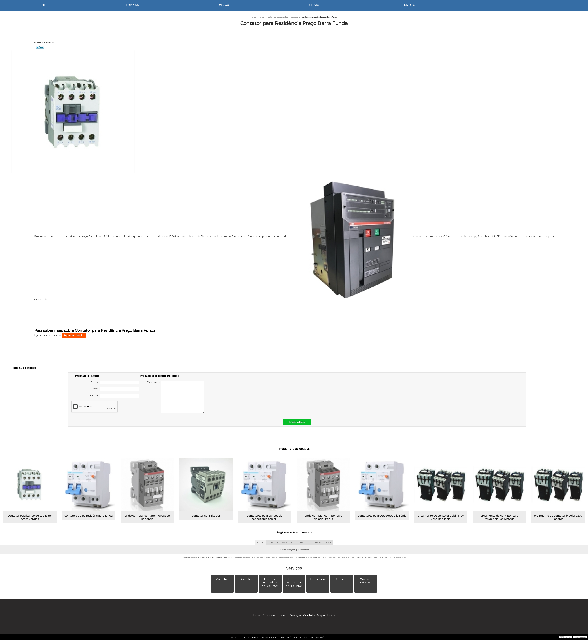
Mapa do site (326, 615)
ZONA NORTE (288, 542)
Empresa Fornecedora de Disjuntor (294, 582)
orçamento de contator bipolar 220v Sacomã (558, 517)
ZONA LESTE (273, 542)
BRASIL (328, 542)
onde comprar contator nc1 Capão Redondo (147, 517)
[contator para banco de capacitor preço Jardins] (30, 484)
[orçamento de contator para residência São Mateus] (499, 484)
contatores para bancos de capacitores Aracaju (264, 517)
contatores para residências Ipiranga (88, 515)
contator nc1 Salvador (206, 515)
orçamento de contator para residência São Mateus (499, 517)
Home (42, 5)
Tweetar (40, 47)
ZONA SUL (317, 542)
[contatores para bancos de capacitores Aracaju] (264, 484)
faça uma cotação (73, 335)
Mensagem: (154, 382)
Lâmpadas (341, 579)
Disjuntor (246, 579)
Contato (409, 5)
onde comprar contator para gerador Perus (323, 517)
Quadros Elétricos (365, 581)
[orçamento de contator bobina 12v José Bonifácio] (440, 484)
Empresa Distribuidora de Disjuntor (270, 582)
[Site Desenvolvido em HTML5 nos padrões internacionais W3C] (565, 637)
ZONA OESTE (303, 542)
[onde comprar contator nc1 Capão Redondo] (147, 484)
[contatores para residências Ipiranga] (88, 484)
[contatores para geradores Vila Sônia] (382, 484)
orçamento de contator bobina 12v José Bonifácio (441, 517)
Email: (96, 388)
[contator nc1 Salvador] (206, 484)
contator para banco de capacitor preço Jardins (30, 517)
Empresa (132, 5)
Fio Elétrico (317, 579)
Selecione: (260, 542)
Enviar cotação (297, 422)
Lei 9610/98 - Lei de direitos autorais (392, 558)
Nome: (95, 382)
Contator (222, 579)
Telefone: (94, 395)
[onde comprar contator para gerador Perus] (323, 484)
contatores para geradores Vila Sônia (382, 515)
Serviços (315, 5)
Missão (224, 5)
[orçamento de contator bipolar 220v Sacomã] (558, 484)
